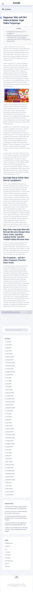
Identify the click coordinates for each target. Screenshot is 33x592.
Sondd (16, 2)
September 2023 (10, 443)
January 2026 (9, 359)
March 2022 (9, 488)
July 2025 (8, 377)
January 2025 (9, 395)
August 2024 (9, 410)
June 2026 (9, 344)
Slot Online (23, 312)
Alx (25, 586)
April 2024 (9, 422)
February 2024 (10, 428)
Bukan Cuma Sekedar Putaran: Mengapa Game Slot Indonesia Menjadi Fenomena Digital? (16, 529)
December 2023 (10, 434)
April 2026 (9, 350)
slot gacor (7, 546)
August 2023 (9, 446)
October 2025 (9, 368)
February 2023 (10, 464)
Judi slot (7, 566)
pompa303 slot (9, 543)
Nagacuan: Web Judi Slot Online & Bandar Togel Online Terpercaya (15, 20)
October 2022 (9, 476)
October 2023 (9, 440)
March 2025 (9, 389)
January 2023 (9, 467)
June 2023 (9, 452)
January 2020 (9, 494)
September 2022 (10, 479)
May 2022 (8, 482)
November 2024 (10, 401)
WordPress (16, 586)
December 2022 (10, 470)
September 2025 (10, 371)
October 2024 (9, 404)
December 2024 (10, 398)
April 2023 (9, 458)
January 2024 (9, 431)
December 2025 (10, 362)
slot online (7, 557)
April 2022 (9, 485)
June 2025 (9, 380)
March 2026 (9, 353)
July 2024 (8, 413)
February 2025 (10, 392)
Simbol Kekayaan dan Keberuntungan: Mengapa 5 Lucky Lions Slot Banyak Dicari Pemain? (16, 518)
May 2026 (8, 347)
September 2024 (10, 407)
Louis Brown (16, 312)
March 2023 (9, 461)
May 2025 (8, 383)
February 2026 (10, 356)
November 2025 (10, 365)
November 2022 (10, 473)
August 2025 (9, 374)
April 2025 (9, 386)
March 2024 (9, 425)
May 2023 (8, 455)
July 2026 (8, 341)
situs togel (7, 555)
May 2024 (8, 419)
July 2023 (8, 449)
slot (6, 549)
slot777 (7, 563)
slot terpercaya (9, 560)
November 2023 (10, 437)
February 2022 (10, 491)
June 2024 (9, 416)
